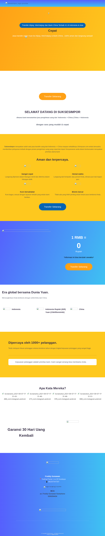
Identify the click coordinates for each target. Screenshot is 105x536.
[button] (101, 3)
